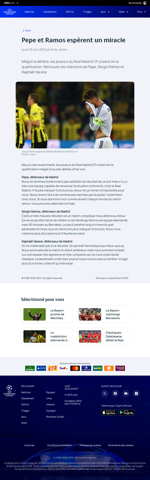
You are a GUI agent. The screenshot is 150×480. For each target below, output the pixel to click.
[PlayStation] (41, 368)
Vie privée (29, 445)
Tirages (25, 410)
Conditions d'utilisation (59, 445)
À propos (51, 410)
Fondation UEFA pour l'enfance (73, 402)
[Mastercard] (75, 368)
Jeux (23, 416)
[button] (105, 12)
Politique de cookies (90, 445)
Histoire (50, 404)
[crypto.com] (86, 368)
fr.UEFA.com (71, 394)
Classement (27, 398)
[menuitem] (30, 12)
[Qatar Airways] (120, 368)
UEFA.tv (25, 404)
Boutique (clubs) (55, 416)
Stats (24, 422)
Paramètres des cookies (120, 445)
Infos (49, 398)
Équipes (50, 392)
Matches (25, 392)
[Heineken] (30, 368)
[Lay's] (52, 368)
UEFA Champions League (10, 12)
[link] (29, 12)
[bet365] (97, 368)
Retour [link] (28, 30)
